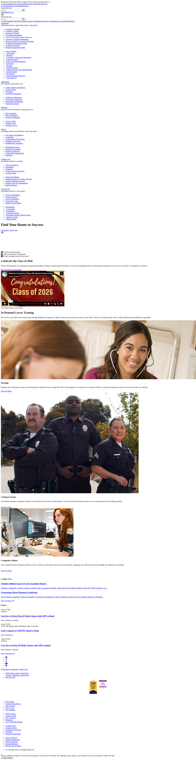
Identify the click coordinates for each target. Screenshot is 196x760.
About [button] (3, 129)
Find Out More (6, 391)
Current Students (7, 4)
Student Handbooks (12, 740)
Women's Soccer (11, 125)
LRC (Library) (10, 718)
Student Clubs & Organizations (16, 183)
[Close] (51, 2)
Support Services (11, 742)
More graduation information (11, 270)
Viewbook (9, 92)
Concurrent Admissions (13, 100)
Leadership (9, 137)
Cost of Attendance (12, 199)
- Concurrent (10, 209)
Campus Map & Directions (15, 139)
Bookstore (9, 169)
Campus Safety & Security (14, 171)
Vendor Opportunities (13, 734)
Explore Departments (13, 704)
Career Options (10, 51)
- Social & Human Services (15, 76)
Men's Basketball (11, 115)
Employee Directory (12, 151)
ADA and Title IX (11, 165)
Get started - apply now (9, 230)
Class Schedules (16, 6)
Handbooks (9, 167)
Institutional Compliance (14, 143)
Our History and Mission (14, 135)
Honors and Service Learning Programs (19, 41)
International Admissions (14, 102)
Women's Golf (10, 123)
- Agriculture (10, 53)
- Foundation (10, 211)
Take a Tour (9, 708)
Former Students (33, 4)
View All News (6, 601)
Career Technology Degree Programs (18, 37)
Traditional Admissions (13, 98)
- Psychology (10, 74)
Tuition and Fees (11, 197)
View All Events (7, 653)
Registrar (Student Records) (15, 47)
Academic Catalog (12, 31)
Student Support (11, 185)
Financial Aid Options (13, 203)
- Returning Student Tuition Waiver (18, 215)
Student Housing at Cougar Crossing (18, 179)
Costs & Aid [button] (5, 189)
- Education (9, 64)
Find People (9, 702)
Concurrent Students (20, 4)
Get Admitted (10, 710)
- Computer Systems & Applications (18, 57)
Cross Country (10, 121)
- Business (9, 55)
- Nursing (8, 66)
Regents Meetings (11, 744)
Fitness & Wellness (12, 177)
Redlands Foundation (13, 149)
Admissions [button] (5, 82)
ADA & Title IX (11, 738)
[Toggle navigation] (2, 14)
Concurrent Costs (11, 201)
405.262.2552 (10, 677)
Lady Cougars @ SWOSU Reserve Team (20, 630)
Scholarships (10, 207)
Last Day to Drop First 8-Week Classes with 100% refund (27, 616)
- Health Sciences (11, 68)
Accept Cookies (7, 758)
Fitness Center (10, 714)
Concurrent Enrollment (13, 35)
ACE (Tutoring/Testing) (14, 722)
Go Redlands (5, 6)
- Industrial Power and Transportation (18, 70)
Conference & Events (13, 730)
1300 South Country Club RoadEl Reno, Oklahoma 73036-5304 (17, 674)
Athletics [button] (4, 107)
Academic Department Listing (16, 43)
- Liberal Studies (11, 72)
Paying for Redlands (12, 195)
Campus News (10, 726)
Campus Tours (10, 90)
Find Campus (10, 706)
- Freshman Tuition (12, 213)
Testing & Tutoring (12, 104)
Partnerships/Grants (12, 147)
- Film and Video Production (15, 62)
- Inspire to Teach (11, 217)
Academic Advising (12, 45)
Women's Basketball (12, 117)
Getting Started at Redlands (15, 88)
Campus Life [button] (5, 159)
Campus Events (11, 728)
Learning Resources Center (15, 181)
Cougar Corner (10, 173)
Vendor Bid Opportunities (14, 153)
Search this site (6, 8)
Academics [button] (5, 23)
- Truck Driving (11, 78)
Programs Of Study (12, 33)
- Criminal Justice (11, 59)
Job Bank (8, 155)
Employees (43, 4)
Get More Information (13, 94)
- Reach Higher (10, 219)
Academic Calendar (12, 29)
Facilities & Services (12, 141)
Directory (25, 6)
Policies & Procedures (13, 746)
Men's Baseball (10, 113)
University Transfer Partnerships (16, 39)
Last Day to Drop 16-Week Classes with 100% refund (26, 645)
